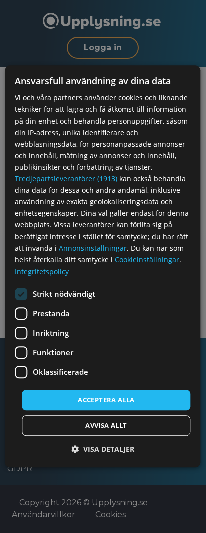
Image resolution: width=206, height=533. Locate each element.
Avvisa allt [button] (106, 425)
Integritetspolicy (42, 271)
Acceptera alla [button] (106, 399)
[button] (103, 449)
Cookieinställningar (147, 259)
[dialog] (102, 266)
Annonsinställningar (93, 248)
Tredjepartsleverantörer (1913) (66, 178)
